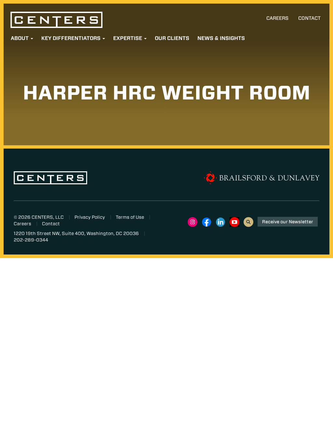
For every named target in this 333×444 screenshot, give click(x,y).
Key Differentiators (71, 38)
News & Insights (221, 38)
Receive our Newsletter (287, 221)
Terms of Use (130, 217)
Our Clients (172, 38)
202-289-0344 (31, 239)
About (20, 38)
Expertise (128, 38)
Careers (277, 18)
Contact (309, 18)
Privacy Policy (89, 217)
